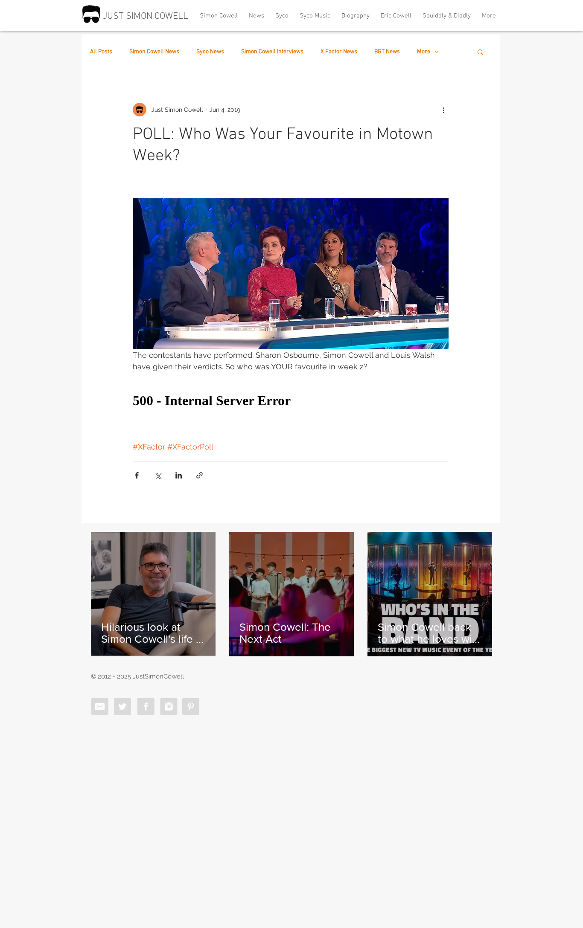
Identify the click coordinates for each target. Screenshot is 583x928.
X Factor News (339, 51)
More (423, 51)
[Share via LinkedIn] (179, 475)
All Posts (101, 51)
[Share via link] (199, 475)
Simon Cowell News (154, 51)
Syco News (210, 51)
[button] (480, 51)
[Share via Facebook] (137, 475)
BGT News (387, 51)
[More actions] (443, 109)
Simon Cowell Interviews (272, 51)
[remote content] (291, 401)
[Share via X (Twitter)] (158, 475)
